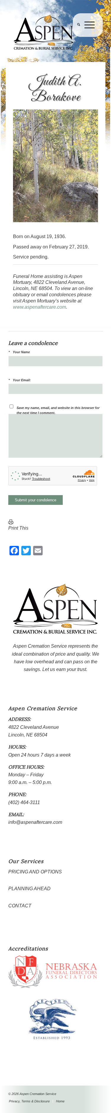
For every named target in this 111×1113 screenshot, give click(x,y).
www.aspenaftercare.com (39, 307)
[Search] (76, 36)
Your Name (21, 352)
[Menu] (87, 36)
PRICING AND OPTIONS (35, 871)
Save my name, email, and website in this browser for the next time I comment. (58, 410)
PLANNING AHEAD (29, 888)
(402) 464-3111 (24, 802)
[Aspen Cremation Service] (46, 32)
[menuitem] (76, 36)
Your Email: (22, 380)
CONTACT (19, 905)
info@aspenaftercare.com (35, 822)
